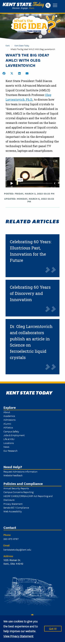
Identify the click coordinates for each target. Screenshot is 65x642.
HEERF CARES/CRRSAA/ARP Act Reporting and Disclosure (28, 498)
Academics (9, 416)
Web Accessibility (12, 511)
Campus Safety (11, 431)
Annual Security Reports (16, 488)
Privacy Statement (13, 504)
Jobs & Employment (14, 435)
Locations (8, 443)
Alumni (7, 423)
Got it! (53, 628)
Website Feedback (13, 475)
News (6, 447)
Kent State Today (23, 5)
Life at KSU (8, 439)
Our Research (10, 451)
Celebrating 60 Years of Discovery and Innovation (30, 293)
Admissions (9, 420)
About (6, 412)
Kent (8, 45)
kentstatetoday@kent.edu (17, 549)
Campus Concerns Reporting (18, 492)
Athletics (8, 427)
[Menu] (55, 5)
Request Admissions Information (20, 471)
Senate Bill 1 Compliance (16, 507)
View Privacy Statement (18, 636)
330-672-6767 (11, 539)
